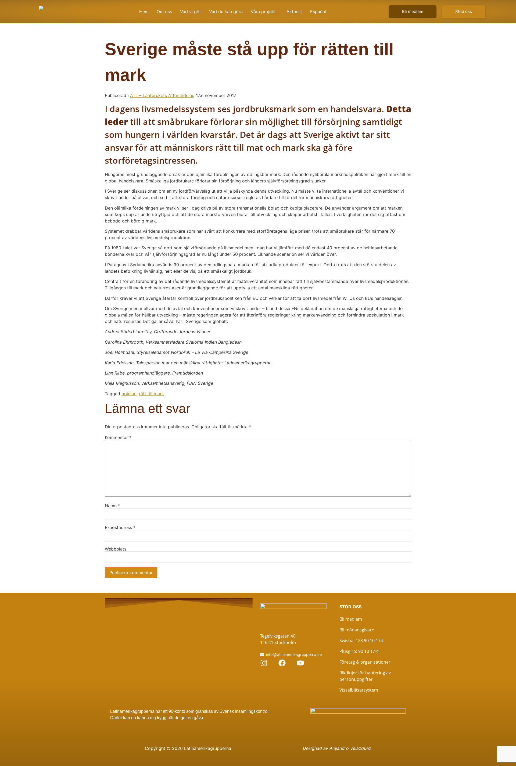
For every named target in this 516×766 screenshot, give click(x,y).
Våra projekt (263, 11)
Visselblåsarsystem (358, 690)
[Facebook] (282, 663)
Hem (144, 11)
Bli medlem (350, 619)
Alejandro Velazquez (350, 748)
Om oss (164, 11)
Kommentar (118, 437)
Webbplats (115, 549)
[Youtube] (300, 663)
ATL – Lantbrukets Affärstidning (162, 95)
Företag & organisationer (364, 662)
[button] (264, 11)
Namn (112, 506)
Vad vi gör (190, 11)
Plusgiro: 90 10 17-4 (359, 651)
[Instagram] (263, 663)
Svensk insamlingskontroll (244, 711)
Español (318, 11)
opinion (129, 393)
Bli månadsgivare (356, 630)
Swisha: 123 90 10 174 (361, 640)
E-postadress (120, 527)
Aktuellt (294, 11)
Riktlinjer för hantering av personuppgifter (365, 676)
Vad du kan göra (226, 11)
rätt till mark (151, 393)
